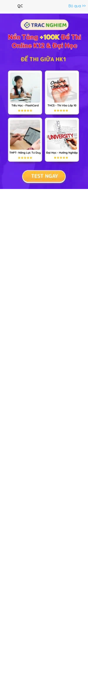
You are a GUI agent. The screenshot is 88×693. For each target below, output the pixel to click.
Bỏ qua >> (77, 6)
